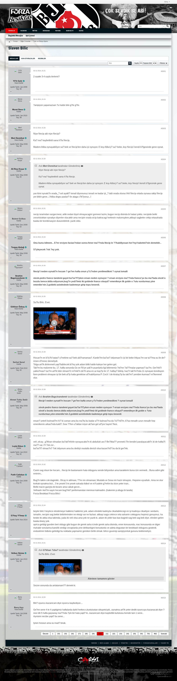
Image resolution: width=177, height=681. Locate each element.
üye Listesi (30, 35)
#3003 (163, 128)
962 (155, 634)
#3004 (163, 159)
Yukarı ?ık (165, 643)
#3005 (163, 209)
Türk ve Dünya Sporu (40, 41)
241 (127, 634)
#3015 (163, 598)
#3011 (163, 437)
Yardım (94, 643)
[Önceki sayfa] (154, 63)
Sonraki (164, 634)
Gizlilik (115, 643)
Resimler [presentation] (42, 58)
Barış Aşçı (19, 607)
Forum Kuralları (150, 643)
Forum (15, 41)
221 (113, 634)
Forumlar (11, 30)
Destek (81, 30)
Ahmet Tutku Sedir (19, 400)
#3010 (163, 390)
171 (79, 634)
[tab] (14, 58)
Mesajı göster (82, 166)
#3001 (163, 71)
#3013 (163, 506)
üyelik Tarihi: (15, 87)
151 (65, 634)
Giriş (166, 2)
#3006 (163, 238)
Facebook (23, 30)
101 (58, 634)
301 (141, 634)
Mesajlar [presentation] (14, 58)
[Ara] (167, 26)
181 (86, 634)
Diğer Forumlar (25, 41)
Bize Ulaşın (104, 643)
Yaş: (17, 89)
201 (100, 634)
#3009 (163, 353)
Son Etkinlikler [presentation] (28, 58)
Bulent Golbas (19, 219)
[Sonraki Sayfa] (156, 63)
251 (134, 634)
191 (93, 634)
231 (120, 634)
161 (72, 634)
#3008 (163, 297)
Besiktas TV (69, 30)
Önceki (45, 634)
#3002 (163, 100)
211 (107, 634)
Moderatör (135, 643)
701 (148, 634)
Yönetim (124, 643)
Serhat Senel (19, 362)
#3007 (163, 266)
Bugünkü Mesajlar (15, 35)
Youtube (58, 30)
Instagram (46, 30)
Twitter (34, 30)
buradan (53, 672)
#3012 (163, 465)
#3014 (163, 543)
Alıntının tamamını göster (101, 578)
